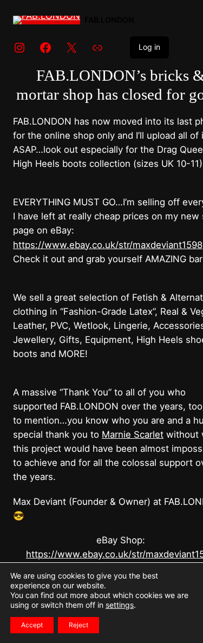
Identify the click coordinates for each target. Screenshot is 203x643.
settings (120, 604)
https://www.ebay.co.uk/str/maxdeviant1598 (107, 244)
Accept (32, 625)
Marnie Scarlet (132, 434)
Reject (78, 625)
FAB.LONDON (109, 19)
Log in (149, 46)
